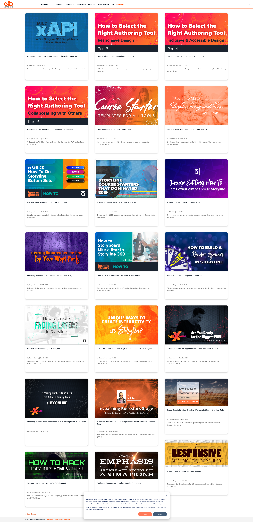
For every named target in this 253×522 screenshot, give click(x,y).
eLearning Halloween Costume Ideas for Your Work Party (49, 275)
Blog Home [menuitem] (44, 4)
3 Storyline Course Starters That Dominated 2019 (116, 202)
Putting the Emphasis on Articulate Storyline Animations (119, 483)
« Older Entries (30, 514)
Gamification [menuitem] (81, 4)
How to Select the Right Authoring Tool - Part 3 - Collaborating (51, 129)
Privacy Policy (58, 519)
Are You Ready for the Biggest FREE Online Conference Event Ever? (194, 349)
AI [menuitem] (51, 4)
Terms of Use (49, 519)
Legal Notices (66, 519)
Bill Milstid (32, 65)
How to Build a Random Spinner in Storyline (184, 275)
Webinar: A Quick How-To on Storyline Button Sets (47, 202)
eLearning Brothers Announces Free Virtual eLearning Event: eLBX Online (56, 422)
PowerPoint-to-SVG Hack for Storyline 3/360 (184, 202)
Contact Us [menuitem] (120, 4)
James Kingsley (174, 285)
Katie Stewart (173, 138)
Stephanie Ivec (103, 65)
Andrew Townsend (35, 492)
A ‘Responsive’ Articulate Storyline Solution (184, 471)
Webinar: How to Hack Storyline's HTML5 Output (46, 483)
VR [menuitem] (113, 4)
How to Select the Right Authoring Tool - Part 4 (185, 56)
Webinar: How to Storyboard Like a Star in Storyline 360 (119, 275)
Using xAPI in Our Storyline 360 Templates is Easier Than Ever (52, 56)
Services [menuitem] (69, 4)
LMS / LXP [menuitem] (92, 4)
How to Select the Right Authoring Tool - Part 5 (115, 56)
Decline (160, 514)
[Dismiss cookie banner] (166, 496)
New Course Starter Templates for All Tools (114, 129)
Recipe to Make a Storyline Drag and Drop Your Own (188, 129)
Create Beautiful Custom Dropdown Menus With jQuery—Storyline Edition (196, 410)
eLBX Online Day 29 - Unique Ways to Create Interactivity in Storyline (124, 349)
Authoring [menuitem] (58, 4)
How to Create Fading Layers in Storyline (43, 349)
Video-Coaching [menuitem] (103, 4)
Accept (145, 514)
